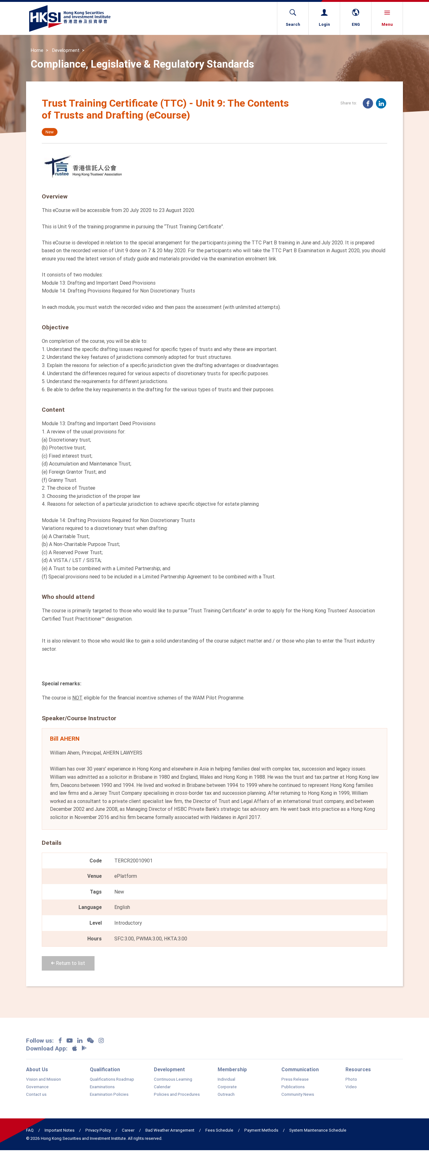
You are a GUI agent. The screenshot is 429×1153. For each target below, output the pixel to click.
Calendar (162, 1086)
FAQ (30, 1130)
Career (128, 1130)
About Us (37, 1069)
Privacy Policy (98, 1130)
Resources (358, 1069)
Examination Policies (109, 1094)
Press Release (295, 1079)
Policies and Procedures (177, 1094)
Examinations (102, 1086)
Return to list (70, 963)
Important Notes (59, 1130)
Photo (351, 1079)
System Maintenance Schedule (317, 1130)
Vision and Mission (43, 1079)
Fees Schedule (219, 1130)
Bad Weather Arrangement (169, 1130)
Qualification (105, 1069)
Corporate (227, 1086)
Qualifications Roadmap (112, 1079)
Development (65, 50)
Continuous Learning (173, 1079)
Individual (226, 1079)
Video (351, 1086)
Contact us (36, 1094)
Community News (297, 1094)
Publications (293, 1086)
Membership (232, 1069)
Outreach (226, 1094)
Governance (37, 1086)
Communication (300, 1069)
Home (37, 50)
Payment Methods (261, 1130)
